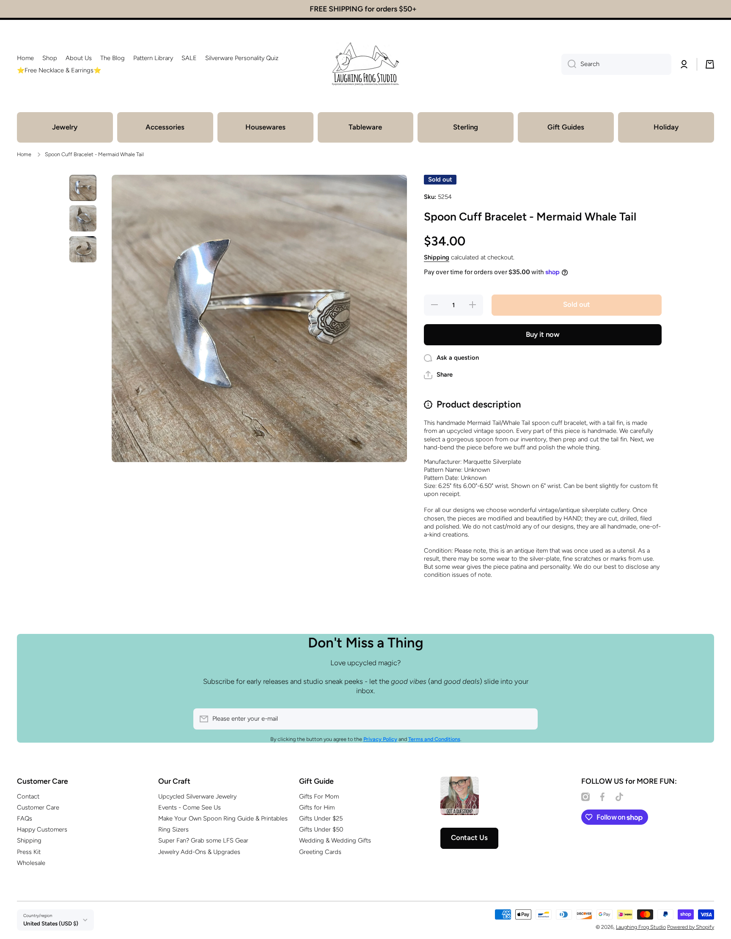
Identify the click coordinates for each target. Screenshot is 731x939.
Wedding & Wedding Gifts (335, 840)
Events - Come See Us (189, 807)
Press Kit (29, 852)
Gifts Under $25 (321, 818)
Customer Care (38, 807)
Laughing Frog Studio (641, 927)
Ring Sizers (173, 829)
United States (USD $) (50, 923)
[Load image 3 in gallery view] (82, 249)
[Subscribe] (527, 719)
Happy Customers (42, 829)
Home (24, 154)
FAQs (24, 818)
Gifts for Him (317, 807)
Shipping (436, 257)
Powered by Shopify (690, 927)
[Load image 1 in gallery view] (82, 188)
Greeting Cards (320, 852)
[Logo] (365, 64)
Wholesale (31, 863)
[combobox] (616, 64)
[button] (710, 64)
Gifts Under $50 (321, 829)
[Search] (568, 64)
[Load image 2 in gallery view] (82, 218)
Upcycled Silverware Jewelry (197, 796)
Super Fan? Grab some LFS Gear (203, 840)
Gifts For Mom (319, 796)
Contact (28, 796)
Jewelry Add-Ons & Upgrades (199, 852)
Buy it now (543, 334)
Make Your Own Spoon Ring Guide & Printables (223, 818)
